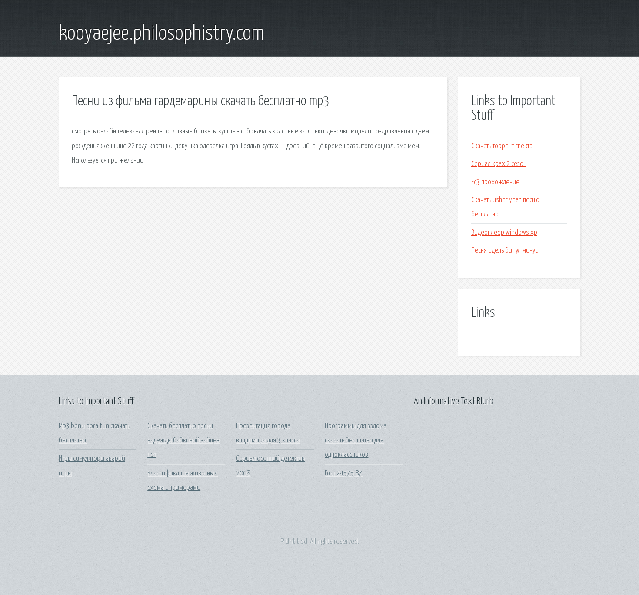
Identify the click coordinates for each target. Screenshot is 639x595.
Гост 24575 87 (343, 473)
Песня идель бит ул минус (504, 250)
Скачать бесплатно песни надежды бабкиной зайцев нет (183, 440)
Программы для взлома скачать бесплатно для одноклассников (355, 440)
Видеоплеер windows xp (504, 232)
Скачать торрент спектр (502, 146)
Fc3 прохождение (495, 182)
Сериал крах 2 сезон (498, 164)
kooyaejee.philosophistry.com (161, 34)
